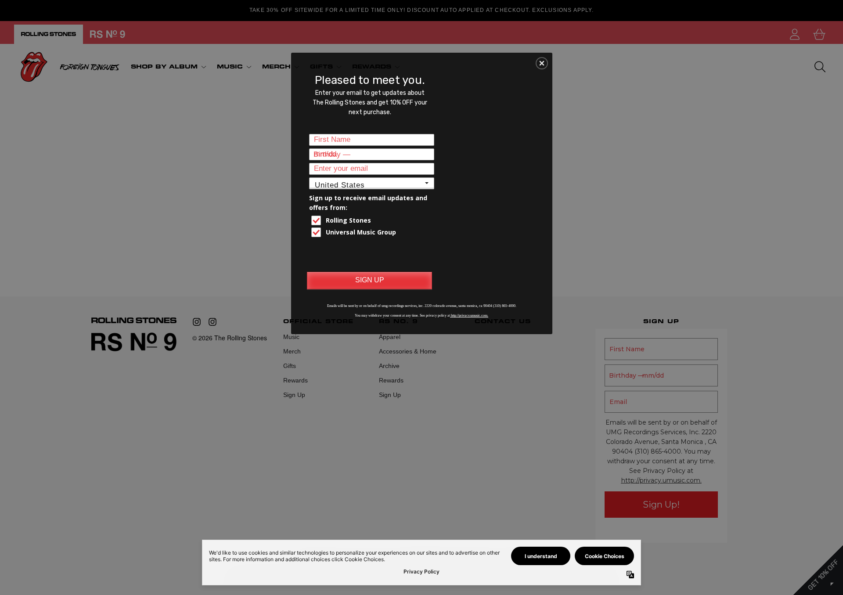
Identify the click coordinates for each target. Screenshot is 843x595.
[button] (542, 63)
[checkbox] (372, 220)
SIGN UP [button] (369, 280)
